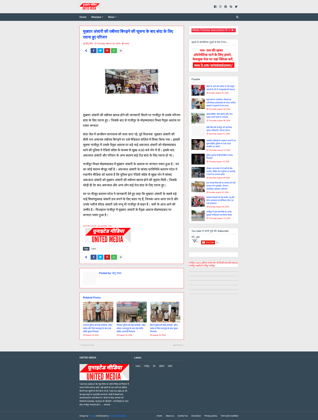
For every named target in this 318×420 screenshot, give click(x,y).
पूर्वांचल (204, 262)
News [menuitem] (111, 17)
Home (159, 416)
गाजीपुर (192, 262)
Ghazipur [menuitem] (96, 17)
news (126, 43)
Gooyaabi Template (117, 416)
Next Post (177, 345)
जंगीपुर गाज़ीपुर (209, 265)
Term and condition (229, 416)
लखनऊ (234, 262)
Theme (92, 416)
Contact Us (183, 416)
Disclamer (196, 416)
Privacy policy (210, 416)
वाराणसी (227, 262)
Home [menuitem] (83, 17)
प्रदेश (210, 262)
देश (214, 262)
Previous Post (87, 345)
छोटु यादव (89, 43)
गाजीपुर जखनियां (196, 265)
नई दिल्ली (220, 262)
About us (170, 416)
